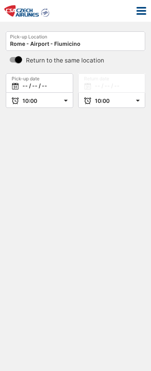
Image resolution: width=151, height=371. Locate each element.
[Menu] (141, 11)
